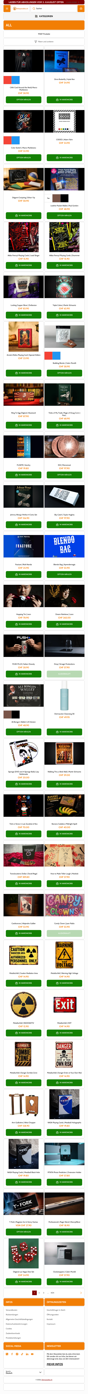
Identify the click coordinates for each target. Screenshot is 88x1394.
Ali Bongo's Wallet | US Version (24, 722)
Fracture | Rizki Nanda (23, 564)
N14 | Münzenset (64, 465)
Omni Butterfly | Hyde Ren (64, 79)
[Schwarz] (64, 198)
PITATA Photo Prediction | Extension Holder (64, 1172)
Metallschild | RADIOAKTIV (23, 1023)
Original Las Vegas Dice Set (23, 1272)
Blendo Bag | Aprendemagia (64, 564)
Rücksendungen (12, 1315)
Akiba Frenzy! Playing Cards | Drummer (64, 255)
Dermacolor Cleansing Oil (64, 714)
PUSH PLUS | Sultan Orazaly (23, 664)
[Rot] (7, 80)
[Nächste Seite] (80, 1293)
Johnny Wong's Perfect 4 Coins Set (23, 515)
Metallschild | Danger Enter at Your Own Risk (64, 1073)
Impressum (51, 1324)
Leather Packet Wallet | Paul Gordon (64, 206)
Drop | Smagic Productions (64, 664)
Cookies (9, 1329)
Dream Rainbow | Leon (64, 614)
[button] (81, 8)
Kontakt (50, 1319)
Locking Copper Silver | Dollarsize (24, 305)
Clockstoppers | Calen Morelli (64, 1272)
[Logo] (20, 8)
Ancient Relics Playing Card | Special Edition (23, 355)
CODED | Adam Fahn (64, 139)
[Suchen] (32, 8)
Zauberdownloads (13, 1333)
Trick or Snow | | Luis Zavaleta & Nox (24, 824)
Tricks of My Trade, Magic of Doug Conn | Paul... (64, 414)
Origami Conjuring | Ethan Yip (23, 197)
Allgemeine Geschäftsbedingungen (19, 1319)
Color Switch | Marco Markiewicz (23, 148)
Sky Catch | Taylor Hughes (64, 515)
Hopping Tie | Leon (23, 614)
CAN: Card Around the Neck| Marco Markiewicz (23, 88)
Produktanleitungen (13, 1338)
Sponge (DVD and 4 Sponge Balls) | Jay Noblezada (23, 773)
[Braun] (56, 198)
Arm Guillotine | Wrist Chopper (23, 1122)
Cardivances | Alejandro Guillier (24, 923)
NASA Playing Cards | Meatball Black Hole (23, 1172)
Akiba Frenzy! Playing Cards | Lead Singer (23, 255)
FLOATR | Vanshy (23, 465)
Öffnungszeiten (53, 1315)
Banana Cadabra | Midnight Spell (64, 824)
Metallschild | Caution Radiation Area (23, 973)
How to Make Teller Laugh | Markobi (64, 874)
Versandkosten (11, 1310)
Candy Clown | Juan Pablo (64, 923)
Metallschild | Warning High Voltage (64, 973)
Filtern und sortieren (46, 42)
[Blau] (15, 80)
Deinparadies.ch (46, 1380)
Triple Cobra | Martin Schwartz (64, 305)
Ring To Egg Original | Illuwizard (23, 413)
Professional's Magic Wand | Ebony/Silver (64, 1222)
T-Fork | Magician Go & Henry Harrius (23, 1222)
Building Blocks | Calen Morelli (64, 363)
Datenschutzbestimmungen (16, 1324)
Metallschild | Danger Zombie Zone (23, 1073)
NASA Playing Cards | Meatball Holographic (64, 1122)
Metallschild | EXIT (64, 1023)
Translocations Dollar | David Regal (23, 874)
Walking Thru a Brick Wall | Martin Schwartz (64, 772)
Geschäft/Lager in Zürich (56, 1310)
